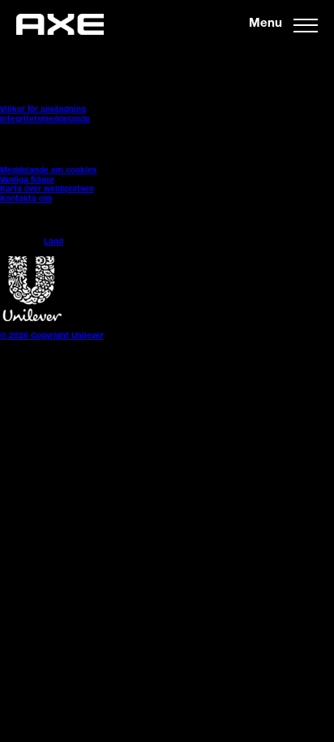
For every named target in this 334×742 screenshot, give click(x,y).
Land (53, 242)
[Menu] (305, 24)
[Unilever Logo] (32, 319)
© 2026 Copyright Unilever (52, 336)
